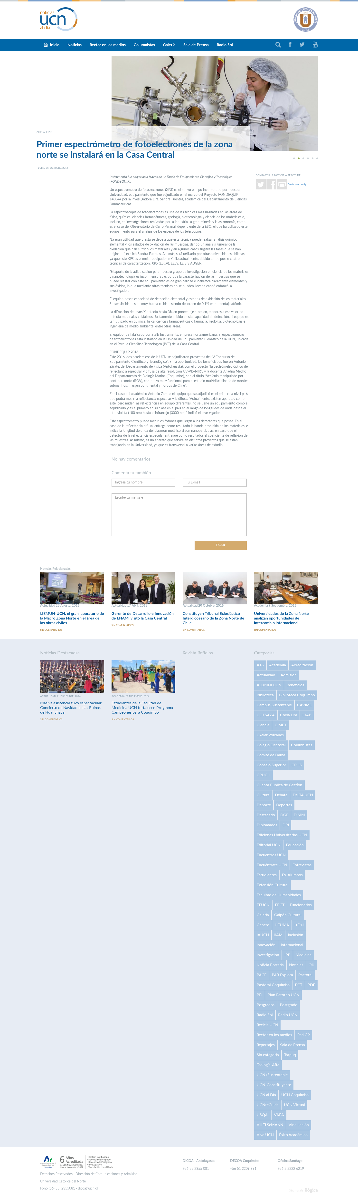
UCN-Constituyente (274, 1085)
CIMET (280, 725)
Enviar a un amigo (297, 184)
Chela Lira (288, 715)
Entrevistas (301, 865)
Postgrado (288, 1005)
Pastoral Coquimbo (273, 985)
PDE (311, 985)
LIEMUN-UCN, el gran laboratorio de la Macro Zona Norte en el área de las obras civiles (72, 618)
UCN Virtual (294, 1105)
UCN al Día (266, 1095)
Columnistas (144, 45)
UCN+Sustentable (272, 1075)
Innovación (266, 945)
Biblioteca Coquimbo (297, 695)
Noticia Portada (270, 965)
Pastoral (305, 975)
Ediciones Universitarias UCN (282, 835)
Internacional (292, 945)
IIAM (278, 935)
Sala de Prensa (196, 45)
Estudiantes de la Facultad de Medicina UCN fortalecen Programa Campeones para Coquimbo (142, 707)
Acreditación (302, 665)
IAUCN (263, 935)
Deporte (264, 805)
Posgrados (265, 1005)
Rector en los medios (108, 45)
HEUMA (282, 925)
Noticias (74, 45)
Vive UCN (265, 1135)
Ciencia (263, 725)
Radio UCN (287, 1015)
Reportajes (266, 1045)
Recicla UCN (267, 1025)
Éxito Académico (293, 1135)
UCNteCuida (268, 1105)
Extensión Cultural (272, 885)
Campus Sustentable (274, 705)
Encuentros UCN (271, 855)
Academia (277, 665)
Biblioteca (265, 695)
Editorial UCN (269, 845)
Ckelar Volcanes (270, 735)
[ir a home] (59, 19)
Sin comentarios (51, 630)
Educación (295, 845)
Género (263, 925)
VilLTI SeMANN (270, 1125)
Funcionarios (301, 905)
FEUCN (263, 905)
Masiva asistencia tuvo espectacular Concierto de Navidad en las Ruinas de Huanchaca (71, 707)
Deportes (284, 805)
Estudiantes (267, 875)
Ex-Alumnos (292, 875)
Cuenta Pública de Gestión (279, 785)
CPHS (297, 765)
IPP (287, 955)
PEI (259, 995)
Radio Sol (225, 45)
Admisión (289, 675)
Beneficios (295, 685)
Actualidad (266, 675)
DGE (284, 815)
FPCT (279, 905)
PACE (261, 975)
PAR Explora (282, 975)
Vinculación (299, 1125)
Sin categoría (268, 1055)
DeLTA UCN (303, 795)
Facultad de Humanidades (279, 895)
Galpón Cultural (287, 915)
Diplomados (267, 825)
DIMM (299, 815)
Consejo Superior (271, 765)
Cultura (263, 795)
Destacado (266, 815)
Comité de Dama (271, 755)
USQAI (263, 1115)
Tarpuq (290, 1055)
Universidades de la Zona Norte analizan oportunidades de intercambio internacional (281, 618)
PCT (298, 985)
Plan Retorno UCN (283, 995)
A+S (260, 665)
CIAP (306, 715)
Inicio (54, 45)
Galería (169, 45)
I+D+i (299, 925)
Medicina (303, 955)
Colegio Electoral (271, 745)
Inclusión (295, 935)
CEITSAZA (266, 715)
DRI (286, 825)
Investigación (268, 955)
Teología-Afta (268, 1065)
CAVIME (304, 705)
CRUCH (263, 775)
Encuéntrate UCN (272, 865)
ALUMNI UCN (269, 685)
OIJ (311, 965)
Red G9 (303, 1035)
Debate (281, 795)
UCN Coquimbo (295, 1095)
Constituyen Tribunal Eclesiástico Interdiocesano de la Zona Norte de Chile (213, 618)
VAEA (279, 1115)
